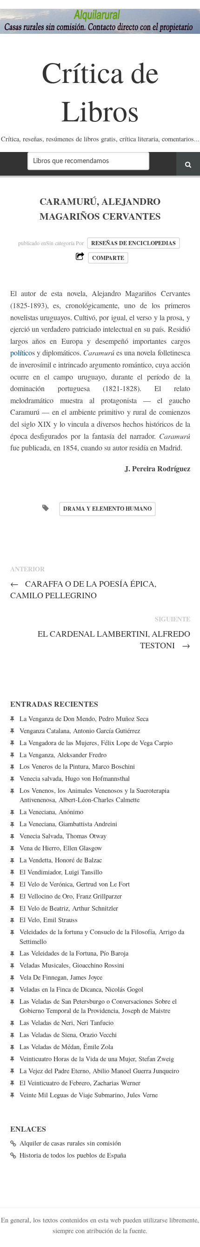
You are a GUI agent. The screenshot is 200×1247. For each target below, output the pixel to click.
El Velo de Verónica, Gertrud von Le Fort (75, 884)
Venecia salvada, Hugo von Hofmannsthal (75, 778)
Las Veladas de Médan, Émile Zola (66, 1046)
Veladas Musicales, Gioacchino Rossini (72, 965)
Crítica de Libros (100, 90)
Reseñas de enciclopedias (133, 243)
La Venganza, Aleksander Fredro (63, 754)
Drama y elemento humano (107, 509)
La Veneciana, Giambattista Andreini (68, 823)
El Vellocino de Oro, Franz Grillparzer (71, 896)
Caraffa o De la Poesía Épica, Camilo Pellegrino (83, 589)
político (21, 352)
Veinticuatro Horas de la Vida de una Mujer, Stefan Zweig (97, 1058)
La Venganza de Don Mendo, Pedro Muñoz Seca (84, 718)
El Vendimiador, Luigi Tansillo (61, 871)
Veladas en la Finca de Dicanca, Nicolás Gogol (81, 989)
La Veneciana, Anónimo (51, 811)
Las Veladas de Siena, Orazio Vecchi (68, 1034)
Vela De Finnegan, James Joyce (61, 977)
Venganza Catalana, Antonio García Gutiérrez (80, 730)
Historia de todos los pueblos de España (73, 1155)
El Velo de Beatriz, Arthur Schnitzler (69, 908)
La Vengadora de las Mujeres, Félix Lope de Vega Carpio (96, 742)
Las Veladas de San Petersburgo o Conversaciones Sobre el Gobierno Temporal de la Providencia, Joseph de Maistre (98, 1006)
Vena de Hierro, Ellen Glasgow (61, 847)
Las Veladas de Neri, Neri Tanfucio (66, 1022)
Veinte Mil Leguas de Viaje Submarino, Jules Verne (89, 1094)
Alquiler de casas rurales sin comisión (70, 1143)
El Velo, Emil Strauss (49, 919)
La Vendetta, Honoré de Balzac (61, 859)
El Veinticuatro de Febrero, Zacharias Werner (80, 1082)
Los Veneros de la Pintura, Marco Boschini (77, 766)
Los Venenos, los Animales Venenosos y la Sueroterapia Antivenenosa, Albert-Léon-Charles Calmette (94, 795)
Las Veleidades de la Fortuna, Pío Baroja (74, 953)
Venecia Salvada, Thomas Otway (63, 835)
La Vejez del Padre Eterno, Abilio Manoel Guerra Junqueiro (99, 1070)
